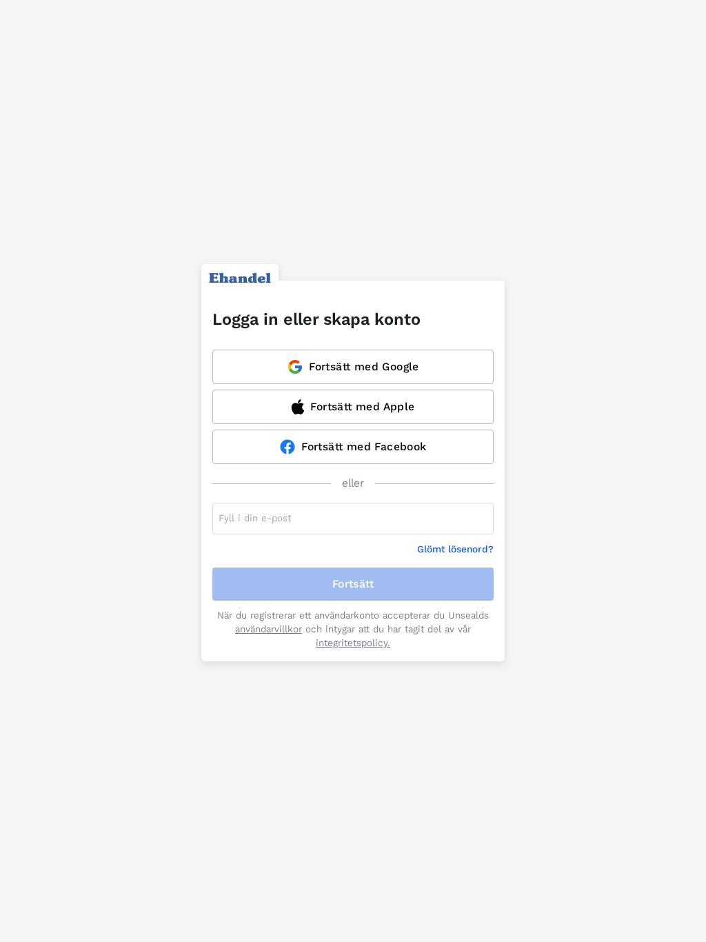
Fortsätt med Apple (362, 406)
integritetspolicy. (353, 643)
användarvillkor (268, 629)
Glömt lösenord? (455, 549)
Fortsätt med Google (364, 366)
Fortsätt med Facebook (363, 446)
